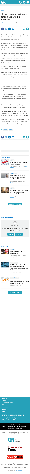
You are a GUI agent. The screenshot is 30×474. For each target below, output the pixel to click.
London (5, 129)
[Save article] (27, 28)
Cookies (4, 409)
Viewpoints (14, 173)
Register (19, 234)
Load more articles (15, 204)
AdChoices (5, 407)
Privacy (4, 405)
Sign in (8, 25)
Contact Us (5, 400)
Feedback (11, 428)
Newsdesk (13, 182)
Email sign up (14, 419)
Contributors (21, 426)
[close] (28, 25)
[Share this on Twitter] (5, 28)
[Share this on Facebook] (2, 28)
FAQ (3, 411)
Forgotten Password (8, 426)
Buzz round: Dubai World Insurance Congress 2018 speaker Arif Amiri (17, 177)
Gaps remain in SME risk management (17, 252)
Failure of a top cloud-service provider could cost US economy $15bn (19, 192)
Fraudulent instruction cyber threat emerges (19, 163)
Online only (14, 262)
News (2, 10)
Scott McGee (5, 23)
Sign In (10, 425)
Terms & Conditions (7, 402)
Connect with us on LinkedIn (8, 419)
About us (4, 398)
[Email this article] (13, 28)
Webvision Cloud (18, 470)
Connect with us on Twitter (3, 419)
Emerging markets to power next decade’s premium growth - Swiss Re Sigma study (19, 281)
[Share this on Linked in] (9, 28)
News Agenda (14, 278)
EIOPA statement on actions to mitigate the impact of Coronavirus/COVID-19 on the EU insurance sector (19, 267)
